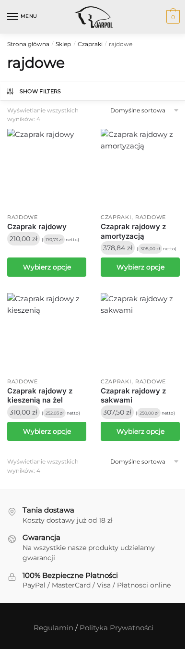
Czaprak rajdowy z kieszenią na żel (39, 395)
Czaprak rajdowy (37, 226)
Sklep (63, 44)
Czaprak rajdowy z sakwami (133, 395)
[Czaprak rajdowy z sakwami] (140, 332)
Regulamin (53, 627)
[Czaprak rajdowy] (46, 168)
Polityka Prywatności (116, 627)
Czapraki (90, 44)
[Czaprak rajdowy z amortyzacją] (140, 168)
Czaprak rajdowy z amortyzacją (133, 231)
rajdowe (22, 217)
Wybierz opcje (47, 267)
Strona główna (28, 44)
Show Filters (40, 91)
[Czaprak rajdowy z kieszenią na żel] (46, 332)
